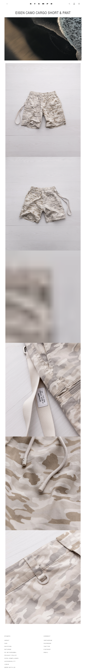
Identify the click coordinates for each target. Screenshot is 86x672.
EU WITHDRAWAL (10, 652)
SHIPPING (8, 646)
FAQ (5, 643)
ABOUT (6, 640)
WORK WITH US (9, 667)
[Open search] (69, 3)
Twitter (47, 646)
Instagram (48, 640)
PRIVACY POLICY (10, 655)
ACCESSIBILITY (10, 661)
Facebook (47, 643)
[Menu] (7, 3)
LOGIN (6, 664)
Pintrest (47, 649)
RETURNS (7, 649)
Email (46, 652)
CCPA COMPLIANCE (11, 658)
